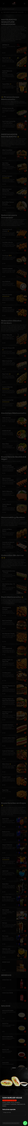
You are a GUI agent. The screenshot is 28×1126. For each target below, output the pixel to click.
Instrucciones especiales (9, 1109)
